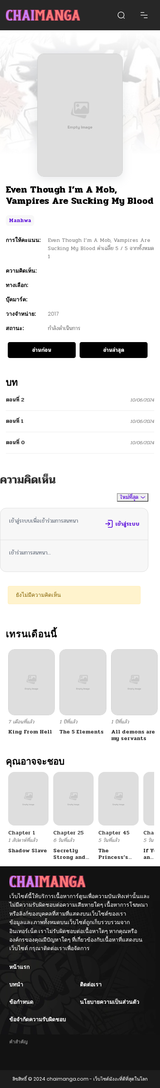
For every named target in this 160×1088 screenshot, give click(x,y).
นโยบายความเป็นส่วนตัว (109, 1002)
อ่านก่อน (41, 350)
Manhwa (20, 220)
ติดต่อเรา (91, 984)
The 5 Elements (81, 732)
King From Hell (30, 732)
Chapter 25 (68, 833)
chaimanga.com (68, 1079)
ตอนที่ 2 (15, 400)
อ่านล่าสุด (113, 350)
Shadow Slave (27, 850)
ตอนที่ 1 (15, 421)
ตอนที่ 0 (15, 442)
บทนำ (16, 984)
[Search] (121, 15)
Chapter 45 (113, 833)
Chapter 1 (21, 833)
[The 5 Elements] (83, 682)
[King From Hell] (31, 682)
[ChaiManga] (43, 15)
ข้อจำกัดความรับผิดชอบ (37, 1019)
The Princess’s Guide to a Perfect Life (115, 860)
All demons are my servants (133, 735)
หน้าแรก (19, 967)
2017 (53, 314)
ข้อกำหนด (21, 1002)
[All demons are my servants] (134, 682)
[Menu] (144, 15)
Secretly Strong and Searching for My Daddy (72, 860)
